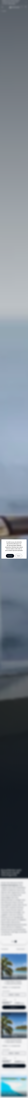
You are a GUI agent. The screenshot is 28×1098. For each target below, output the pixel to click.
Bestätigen (10, 555)
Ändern (18, 555)
